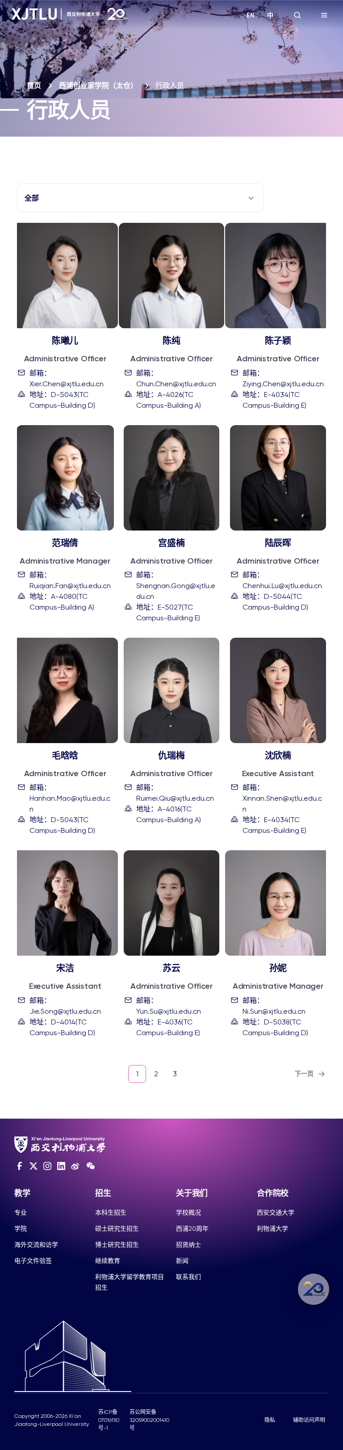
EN (251, 15)
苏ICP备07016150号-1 (108, 1420)
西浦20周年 (192, 1228)
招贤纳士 (188, 1244)
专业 (20, 1212)
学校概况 (188, 1212)
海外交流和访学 (36, 1244)
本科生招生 (110, 1212)
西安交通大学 (275, 1212)
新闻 (182, 1260)
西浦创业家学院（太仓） (98, 85)
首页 (34, 85)
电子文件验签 (33, 1260)
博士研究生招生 (117, 1244)
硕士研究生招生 (117, 1228)
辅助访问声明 (309, 1420)
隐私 (269, 1420)
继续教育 (107, 1260)
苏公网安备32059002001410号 (149, 1420)
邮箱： (66, 378)
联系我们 (188, 1276)
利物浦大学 (272, 1228)
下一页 (304, 1074)
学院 (20, 1228)
